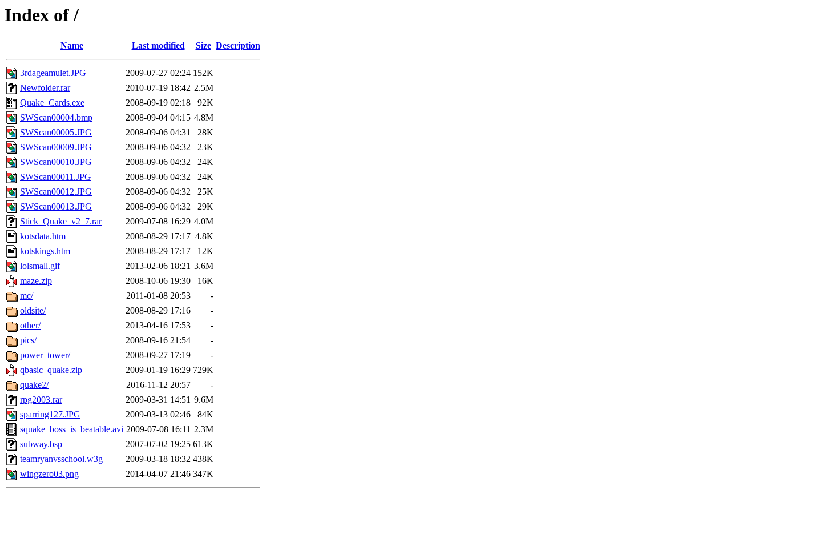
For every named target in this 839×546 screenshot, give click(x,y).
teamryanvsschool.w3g (61, 459)
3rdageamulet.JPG (53, 73)
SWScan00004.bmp (56, 117)
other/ (30, 325)
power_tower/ (45, 355)
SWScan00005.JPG (56, 132)
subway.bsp (41, 444)
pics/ (28, 340)
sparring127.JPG (50, 414)
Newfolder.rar (45, 88)
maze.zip (36, 281)
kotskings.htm (45, 251)
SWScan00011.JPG (55, 177)
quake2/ (34, 385)
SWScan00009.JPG (56, 147)
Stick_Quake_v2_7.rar (61, 221)
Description (238, 45)
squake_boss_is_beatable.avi (71, 429)
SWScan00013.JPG (56, 206)
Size (203, 45)
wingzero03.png (49, 474)
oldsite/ (33, 310)
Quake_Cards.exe (52, 102)
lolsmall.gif (40, 266)
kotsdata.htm (43, 236)
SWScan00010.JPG (56, 162)
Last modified (158, 45)
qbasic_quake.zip (51, 370)
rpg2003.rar (41, 399)
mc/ (26, 295)
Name (71, 45)
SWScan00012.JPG (56, 191)
